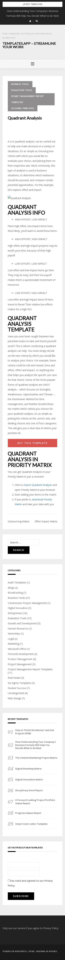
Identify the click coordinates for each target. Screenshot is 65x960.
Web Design (14, 698)
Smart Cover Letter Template (31, 823)
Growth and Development (22, 623)
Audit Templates (17, 582)
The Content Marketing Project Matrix (36, 757)
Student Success (17, 688)
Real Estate (14, 677)
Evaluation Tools (21, 90)
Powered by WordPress (14, 951)
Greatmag (41, 951)
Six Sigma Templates (22, 108)
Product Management (20, 659)
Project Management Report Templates (27, 99)
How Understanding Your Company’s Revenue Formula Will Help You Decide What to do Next (35, 745)
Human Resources (18, 628)
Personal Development (21, 654)
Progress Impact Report (28, 812)
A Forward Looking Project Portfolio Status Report (35, 801)
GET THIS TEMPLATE (32, 443)
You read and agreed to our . (30, 883)
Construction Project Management (27, 603)
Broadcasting (15, 592)
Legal (11, 638)
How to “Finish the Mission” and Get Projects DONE (34, 732)
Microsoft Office (17, 649)
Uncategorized (16, 693)
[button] (30, 21)
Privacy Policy (50, 928)
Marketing (13, 643)
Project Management (20, 664)
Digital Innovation (18, 608)
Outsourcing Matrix (18, 521)
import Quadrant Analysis (38, 485)
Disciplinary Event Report (29, 790)
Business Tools (20, 84)
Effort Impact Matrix (46, 521)
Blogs (11, 587)
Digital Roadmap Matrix (28, 768)
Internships (14, 633)
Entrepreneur (15, 613)
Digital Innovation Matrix (29, 779)
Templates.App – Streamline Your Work (29, 45)
